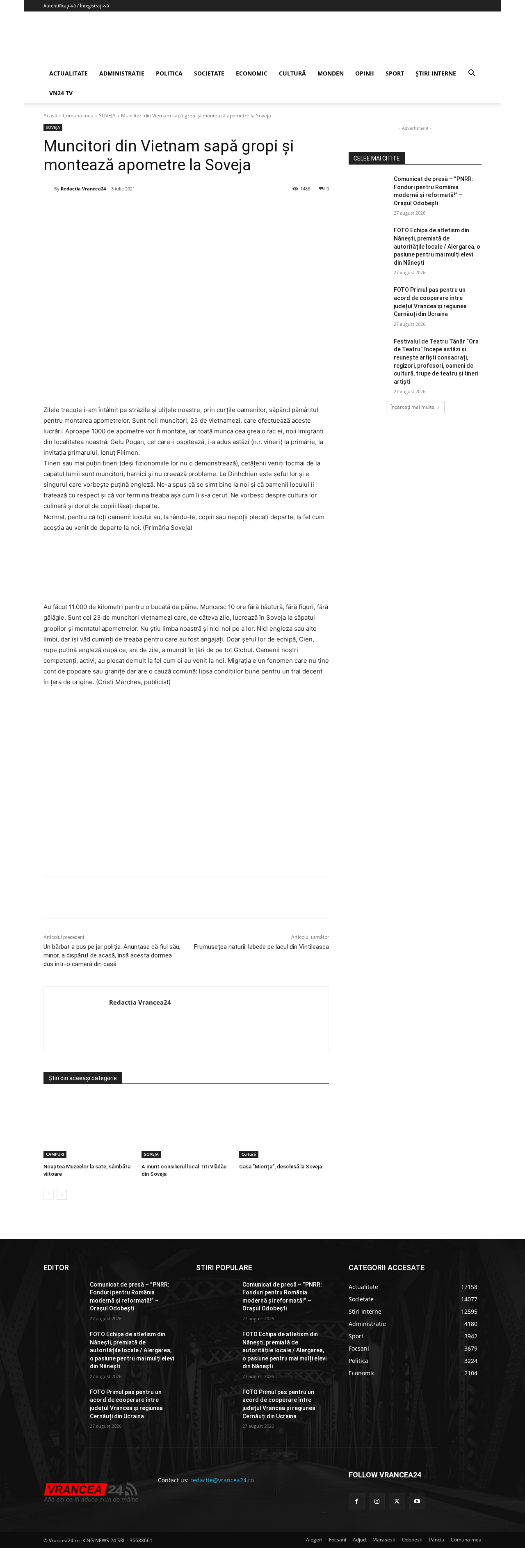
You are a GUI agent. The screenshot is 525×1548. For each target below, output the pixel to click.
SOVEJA (107, 115)
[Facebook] (104, 210)
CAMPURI (55, 1154)
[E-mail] (180, 210)
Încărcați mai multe (412, 406)
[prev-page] (48, 1194)
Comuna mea (78, 115)
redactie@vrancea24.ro (222, 1480)
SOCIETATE (209, 73)
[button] (472, 74)
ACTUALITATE (68, 73)
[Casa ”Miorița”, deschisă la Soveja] (284, 1126)
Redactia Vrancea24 (83, 188)
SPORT (395, 73)
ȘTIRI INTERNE (435, 73)
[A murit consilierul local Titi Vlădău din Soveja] (186, 1126)
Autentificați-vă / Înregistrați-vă (76, 5)
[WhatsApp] (161, 210)
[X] (123, 210)
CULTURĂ (292, 73)
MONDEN (330, 73)
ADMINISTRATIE (121, 73)
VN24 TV (61, 93)
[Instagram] (377, 1501)
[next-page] (62, 1194)
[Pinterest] (142, 210)
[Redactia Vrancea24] (48, 189)
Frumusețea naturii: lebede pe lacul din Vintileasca (261, 946)
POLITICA (169, 73)
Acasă (50, 115)
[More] (218, 897)
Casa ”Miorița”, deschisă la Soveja (280, 1166)
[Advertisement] (186, 779)
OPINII (364, 73)
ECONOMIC (251, 73)
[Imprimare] (199, 210)
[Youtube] (417, 1501)
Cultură (249, 1154)
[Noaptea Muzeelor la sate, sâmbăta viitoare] (88, 1126)
